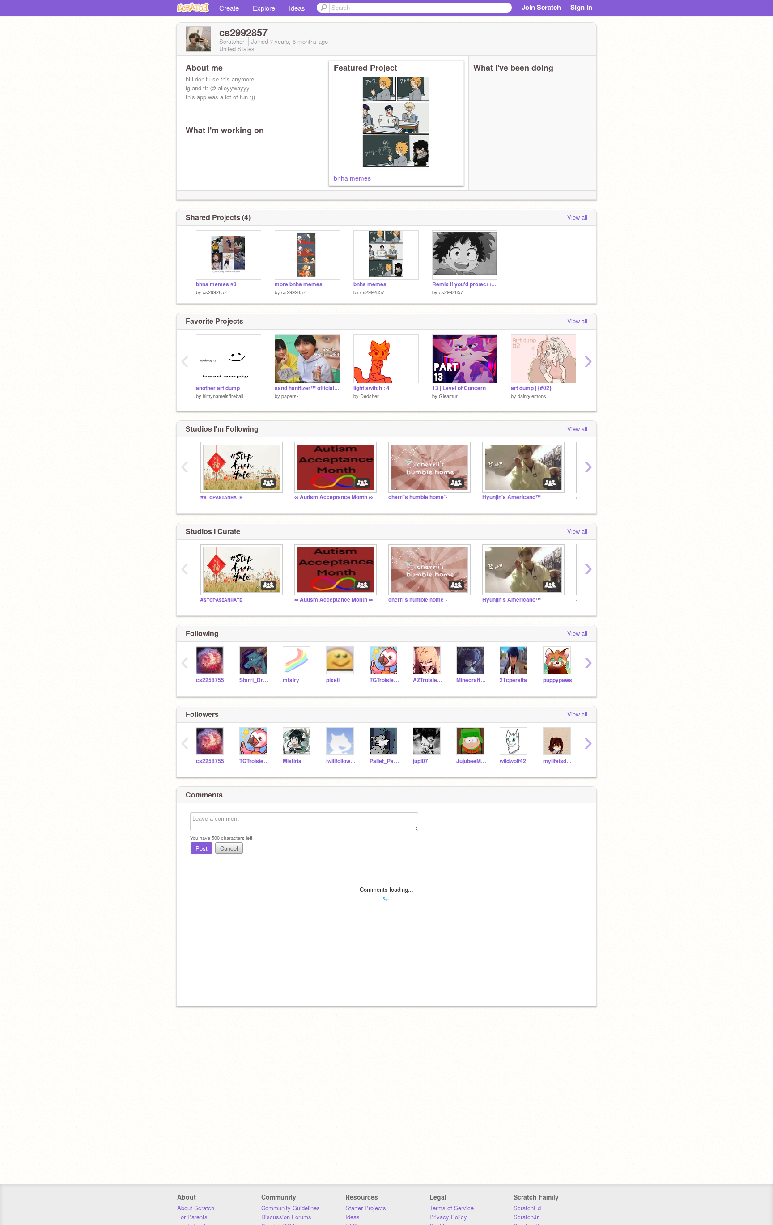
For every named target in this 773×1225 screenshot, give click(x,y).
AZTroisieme (428, 680)
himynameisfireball (223, 395)
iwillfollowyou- (341, 761)
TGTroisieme (384, 680)
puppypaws (557, 680)
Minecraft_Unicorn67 (471, 680)
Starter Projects (365, 1208)
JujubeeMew (471, 761)
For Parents (192, 1216)
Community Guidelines (290, 1208)
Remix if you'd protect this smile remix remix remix (464, 284)
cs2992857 (215, 292)
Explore (264, 8)
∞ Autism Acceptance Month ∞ (333, 497)
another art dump (218, 388)
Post (201, 848)
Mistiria (292, 761)
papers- (289, 395)
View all (577, 217)
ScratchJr (526, 1216)
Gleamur (448, 395)
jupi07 (420, 761)
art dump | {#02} (531, 388)
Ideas (297, 8)
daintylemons (532, 395)
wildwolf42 (513, 761)
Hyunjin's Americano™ (511, 497)
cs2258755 (210, 680)
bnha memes (352, 178)
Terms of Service (451, 1208)
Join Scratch (541, 7)
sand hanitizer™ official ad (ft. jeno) (307, 388)
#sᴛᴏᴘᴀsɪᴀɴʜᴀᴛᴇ (221, 497)
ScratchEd (527, 1208)
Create (229, 8)
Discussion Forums (286, 1216)
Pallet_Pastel (384, 761)
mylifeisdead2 (558, 761)
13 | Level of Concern (459, 388)
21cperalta (513, 680)
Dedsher (369, 395)
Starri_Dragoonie (254, 680)
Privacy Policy (448, 1216)
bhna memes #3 (216, 284)
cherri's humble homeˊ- (417, 497)
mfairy (291, 680)
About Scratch (195, 1208)
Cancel (229, 848)
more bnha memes (299, 284)
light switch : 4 (371, 388)
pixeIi (333, 680)
